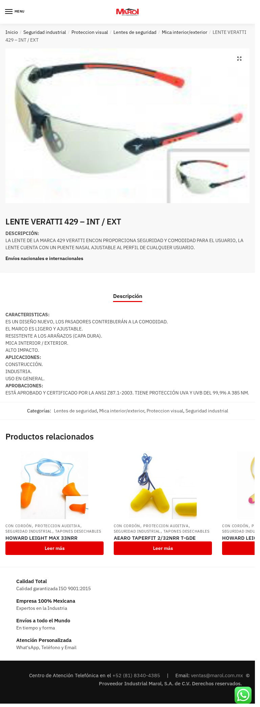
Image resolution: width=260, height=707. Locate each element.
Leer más (55, 548)
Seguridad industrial (44, 32)
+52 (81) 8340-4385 (136, 675)
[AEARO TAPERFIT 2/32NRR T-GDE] (163, 485)
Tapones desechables (78, 531)
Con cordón (18, 525)
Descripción (127, 296)
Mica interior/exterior (184, 32)
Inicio (11, 32)
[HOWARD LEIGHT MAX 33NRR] (54, 485)
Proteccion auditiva (57, 525)
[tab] (127, 290)
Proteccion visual (89, 32)
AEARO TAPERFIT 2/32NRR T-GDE (155, 538)
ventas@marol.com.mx (217, 675)
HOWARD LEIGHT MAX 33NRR (41, 538)
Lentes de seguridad (134, 32)
